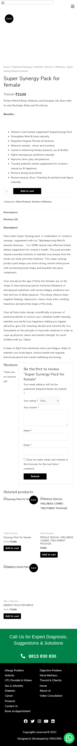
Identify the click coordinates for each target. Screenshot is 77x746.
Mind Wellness (48, 675)
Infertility (38, 66)
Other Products (23, 201)
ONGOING (55, 738)
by (46, 738)
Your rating (31, 401)
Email (27, 445)
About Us (45, 690)
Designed (22, 738)
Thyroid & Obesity (51, 680)
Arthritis (9, 675)
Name (28, 430)
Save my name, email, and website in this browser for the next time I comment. (46, 464)
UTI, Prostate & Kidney (18, 680)
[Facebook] (26, 721)
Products (10, 701)
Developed (38, 738)
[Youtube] (46, 721)
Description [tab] (11, 212)
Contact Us (11, 706)
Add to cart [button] (12, 548)
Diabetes (10, 690)
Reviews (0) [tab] (11, 219)
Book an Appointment (17, 711)
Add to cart (27, 191)
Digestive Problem (51, 670)
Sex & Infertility (14, 686)
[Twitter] (33, 721)
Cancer (9, 695)
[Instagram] (39, 721)
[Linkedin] (53, 721)
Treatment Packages (22, 66)
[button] (73, 6)
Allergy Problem (14, 670)
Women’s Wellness (55, 66)
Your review (31, 407)
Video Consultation (51, 695)
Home (7, 66)
